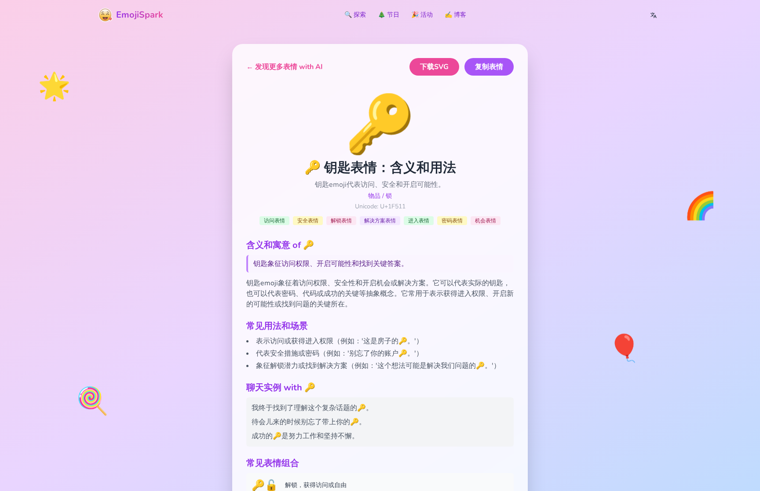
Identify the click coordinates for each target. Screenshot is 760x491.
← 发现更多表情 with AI (284, 67)
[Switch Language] (653, 15)
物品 (374, 196)
